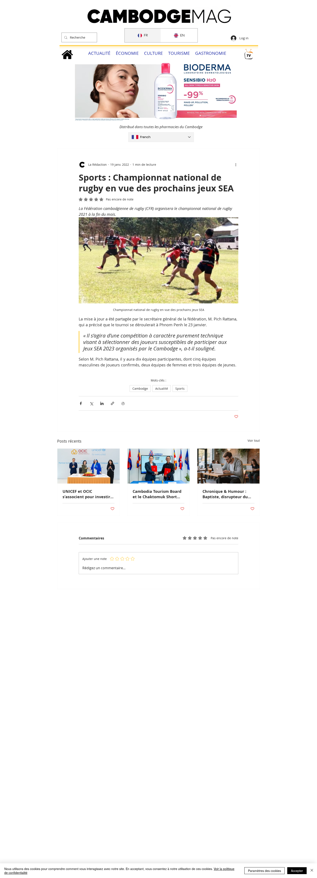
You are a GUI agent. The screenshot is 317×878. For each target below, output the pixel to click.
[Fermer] (311, 871)
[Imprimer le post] (123, 403)
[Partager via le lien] (112, 403)
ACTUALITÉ (99, 53)
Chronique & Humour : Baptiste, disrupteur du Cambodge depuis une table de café (225, 494)
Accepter (297, 871)
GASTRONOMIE (210, 53)
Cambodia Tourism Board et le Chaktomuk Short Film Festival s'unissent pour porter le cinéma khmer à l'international (157, 494)
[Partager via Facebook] (81, 403)
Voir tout (254, 440)
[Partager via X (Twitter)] (91, 403)
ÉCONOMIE (127, 53)
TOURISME (179, 53)
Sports (180, 388)
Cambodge (140, 388)
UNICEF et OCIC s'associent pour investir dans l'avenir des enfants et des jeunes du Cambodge (87, 494)
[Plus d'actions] (235, 164)
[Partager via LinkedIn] (102, 403)
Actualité (161, 388)
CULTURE (153, 53)
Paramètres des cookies (264, 871)
